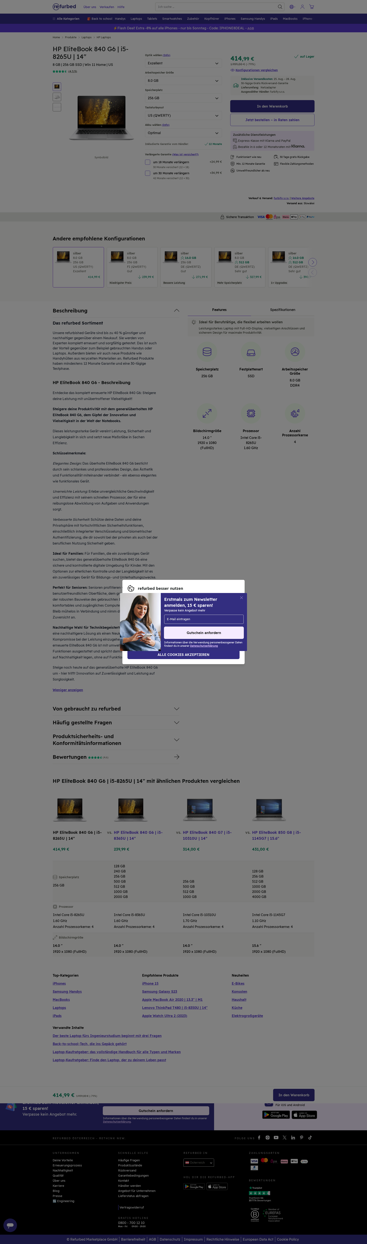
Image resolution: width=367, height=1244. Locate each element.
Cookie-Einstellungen (144, 620)
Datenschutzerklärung (144, 624)
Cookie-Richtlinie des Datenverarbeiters (203, 624)
